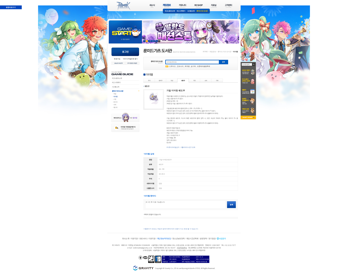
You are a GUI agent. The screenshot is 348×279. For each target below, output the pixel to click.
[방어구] (160, 80)
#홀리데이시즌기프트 (188, 147)
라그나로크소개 (169, 11)
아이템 (125, 96)
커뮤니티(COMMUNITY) (182, 6)
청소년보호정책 (178, 238)
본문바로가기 (5, 1)
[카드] (194, 80)
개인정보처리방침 (164, 238)
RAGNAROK (123, 6)
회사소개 (125, 238)
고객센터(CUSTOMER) (228, 6)
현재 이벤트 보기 (159, 41)
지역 (125, 104)
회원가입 (117, 59)
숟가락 (193, 66)
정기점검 (211, 238)
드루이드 (172, 66)
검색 (253, 64)
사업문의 (222, 238)
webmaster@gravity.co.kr (142, 248)
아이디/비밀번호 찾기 (130, 59)
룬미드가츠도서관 (125, 91)
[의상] (172, 80)
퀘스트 (125, 107)
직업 (125, 94)
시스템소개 (190, 11)
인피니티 (180, 66)
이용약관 (134, 238)
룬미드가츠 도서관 (202, 11)
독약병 (187, 66)
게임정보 (212, 52)
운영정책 (203, 238)
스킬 (125, 99)
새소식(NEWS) (152, 6)
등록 (231, 205)
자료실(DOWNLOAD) (214, 6)
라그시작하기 (125, 82)
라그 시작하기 (181, 11)
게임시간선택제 (192, 238)
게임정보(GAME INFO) (167, 6)
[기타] (217, 80)
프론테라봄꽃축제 (203, 66)
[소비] (206, 80)
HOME (205, 52)
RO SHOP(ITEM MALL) (198, 6)
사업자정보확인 (182, 248)
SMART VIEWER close (249, 118)
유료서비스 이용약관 (147, 238)
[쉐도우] (183, 80)
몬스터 (125, 102)
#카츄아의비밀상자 (173, 147)
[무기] (149, 80)
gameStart (125, 29)
